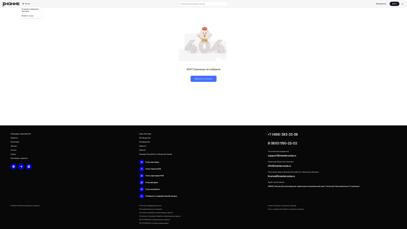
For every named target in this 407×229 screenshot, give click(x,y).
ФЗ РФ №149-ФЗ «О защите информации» (154, 223)
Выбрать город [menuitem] (27, 16)
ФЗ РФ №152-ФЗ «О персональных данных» (154, 219)
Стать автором (152, 182)
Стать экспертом (153, 189)
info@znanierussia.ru (279, 166)
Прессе (142, 150)
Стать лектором (152, 162)
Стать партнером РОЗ (155, 176)
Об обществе (145, 138)
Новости (142, 146)
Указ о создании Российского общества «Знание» (286, 209)
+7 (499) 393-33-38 (283, 134)
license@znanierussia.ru (281, 176)
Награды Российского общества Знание (155, 154)
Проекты (14, 138)
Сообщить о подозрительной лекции (161, 196)
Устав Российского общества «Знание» (282, 205)
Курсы (13, 154)
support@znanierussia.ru (282, 155)
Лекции (14, 146)
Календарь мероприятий (21, 134)
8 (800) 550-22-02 (282, 143)
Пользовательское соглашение (150, 209)
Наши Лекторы (145, 134)
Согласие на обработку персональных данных (156, 212)
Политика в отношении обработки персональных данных (160, 216)
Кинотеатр (15, 142)
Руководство (144, 142)
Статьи (13, 150)
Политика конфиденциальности (150, 205)
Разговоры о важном (19, 158)
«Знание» (36, 205)
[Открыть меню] (402, 4)
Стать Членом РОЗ (153, 169)
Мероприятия (381, 4)
